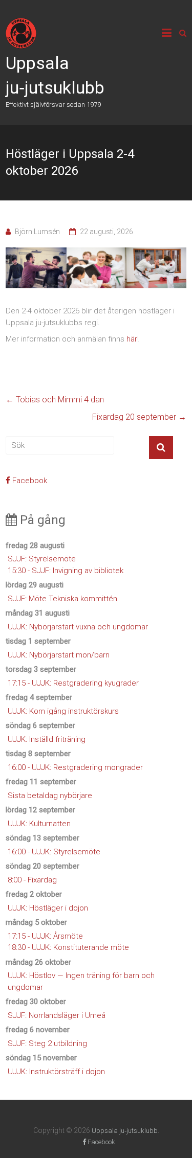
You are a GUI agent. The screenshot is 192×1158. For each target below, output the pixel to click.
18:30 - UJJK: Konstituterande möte (68, 947)
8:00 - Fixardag (32, 879)
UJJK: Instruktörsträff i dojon (56, 1071)
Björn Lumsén (37, 232)
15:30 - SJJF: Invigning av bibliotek (65, 570)
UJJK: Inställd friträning (47, 739)
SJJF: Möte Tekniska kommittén (62, 598)
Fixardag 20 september (139, 417)
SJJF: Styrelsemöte (42, 558)
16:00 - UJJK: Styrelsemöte (54, 851)
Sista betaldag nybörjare (50, 795)
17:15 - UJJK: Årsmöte (45, 936)
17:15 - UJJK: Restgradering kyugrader (73, 683)
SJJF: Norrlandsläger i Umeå (56, 1015)
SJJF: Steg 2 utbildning (47, 1043)
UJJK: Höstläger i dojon (48, 908)
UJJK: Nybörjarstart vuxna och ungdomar (78, 626)
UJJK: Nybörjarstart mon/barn (59, 655)
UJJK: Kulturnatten (39, 823)
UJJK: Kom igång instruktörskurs (63, 711)
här (131, 339)
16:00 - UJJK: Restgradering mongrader (75, 767)
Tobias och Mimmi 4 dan (55, 399)
